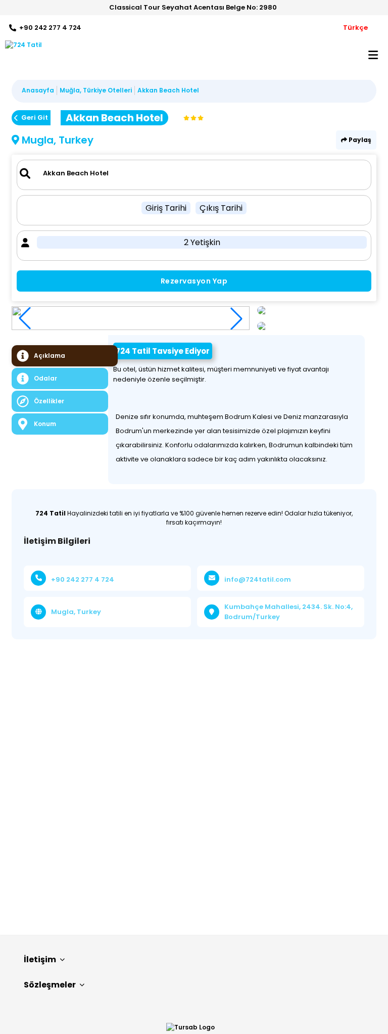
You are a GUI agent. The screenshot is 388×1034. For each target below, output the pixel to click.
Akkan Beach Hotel (168, 90)
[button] (236, 318)
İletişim (40, 959)
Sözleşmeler (50, 985)
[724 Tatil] (21, 45)
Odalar (45, 378)
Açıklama (49, 355)
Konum (45, 423)
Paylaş (359, 139)
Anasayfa (38, 90)
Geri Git (34, 117)
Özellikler (49, 401)
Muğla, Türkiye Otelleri (96, 90)
